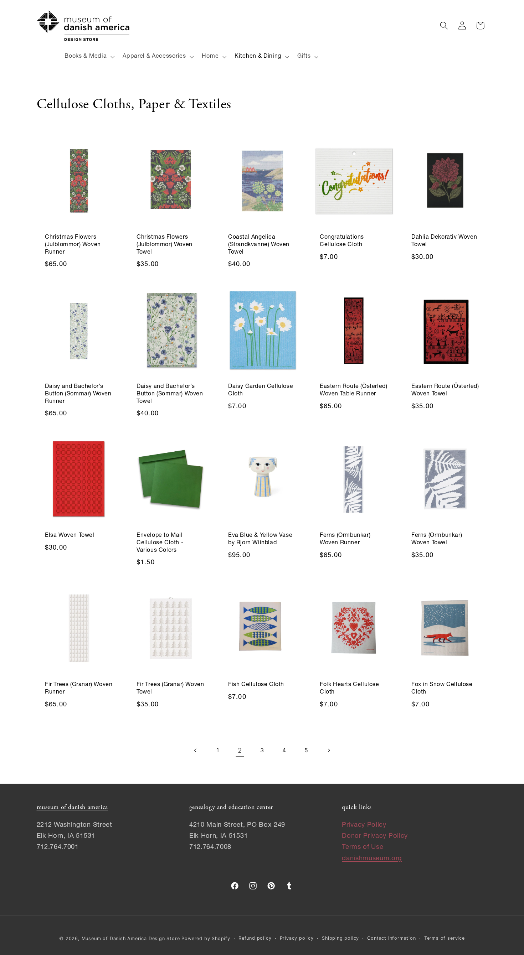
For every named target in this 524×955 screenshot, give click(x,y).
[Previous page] (195, 750)
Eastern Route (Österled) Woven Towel (445, 390)
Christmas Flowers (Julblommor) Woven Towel (164, 245)
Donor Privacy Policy (375, 837)
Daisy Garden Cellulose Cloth (260, 390)
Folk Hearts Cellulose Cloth (349, 688)
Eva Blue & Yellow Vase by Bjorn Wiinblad (260, 539)
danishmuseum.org (372, 859)
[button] (89, 56)
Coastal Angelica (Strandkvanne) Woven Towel (258, 245)
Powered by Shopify (205, 938)
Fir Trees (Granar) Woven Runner (78, 688)
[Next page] (328, 750)
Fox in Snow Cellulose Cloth (442, 688)
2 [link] (240, 750)
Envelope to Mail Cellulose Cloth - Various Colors (160, 543)
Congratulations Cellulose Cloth (342, 241)
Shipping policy (340, 938)
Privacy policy (297, 938)
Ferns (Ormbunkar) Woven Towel (436, 539)
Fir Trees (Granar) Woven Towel (170, 688)
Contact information (391, 938)
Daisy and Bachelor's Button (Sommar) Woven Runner (78, 394)
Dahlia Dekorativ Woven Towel (444, 241)
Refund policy (254, 938)
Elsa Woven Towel (69, 536)
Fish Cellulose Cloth (256, 685)
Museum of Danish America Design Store (131, 938)
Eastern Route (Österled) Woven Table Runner (353, 390)
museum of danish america (72, 807)
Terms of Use (362, 848)
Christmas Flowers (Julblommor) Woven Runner (73, 245)
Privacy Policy (364, 825)
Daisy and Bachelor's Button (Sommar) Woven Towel (170, 394)
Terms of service (444, 938)
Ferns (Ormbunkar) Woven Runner (345, 539)
